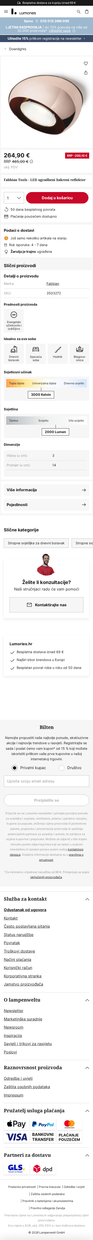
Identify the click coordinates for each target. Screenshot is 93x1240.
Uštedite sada (60, 30)
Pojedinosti (17, 504)
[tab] (46, 942)
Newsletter (13, 1010)
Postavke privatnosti (22, 1187)
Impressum (13, 1095)
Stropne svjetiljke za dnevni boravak (36, 543)
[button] (85, 63)
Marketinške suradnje (23, 1019)
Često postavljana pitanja (27, 926)
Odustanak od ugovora (25, 909)
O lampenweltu (22, 1000)
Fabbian (52, 283)
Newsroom (13, 1027)
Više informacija (22, 489)
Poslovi (10, 1052)
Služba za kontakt (25, 899)
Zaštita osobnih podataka (27, 1086)
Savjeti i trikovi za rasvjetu (28, 1043)
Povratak (12, 942)
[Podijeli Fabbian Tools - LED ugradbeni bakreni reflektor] (85, 72)
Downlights (17, 49)
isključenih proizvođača (46, 877)
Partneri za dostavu (27, 1155)
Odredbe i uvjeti (18, 1078)
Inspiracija (13, 1035)
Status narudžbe (18, 934)
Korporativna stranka (22, 976)
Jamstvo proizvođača (23, 984)
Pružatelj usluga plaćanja (34, 1110)
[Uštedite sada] (46, 29)
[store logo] (26, 11)
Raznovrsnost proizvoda (33, 1067)
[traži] (79, 11)
